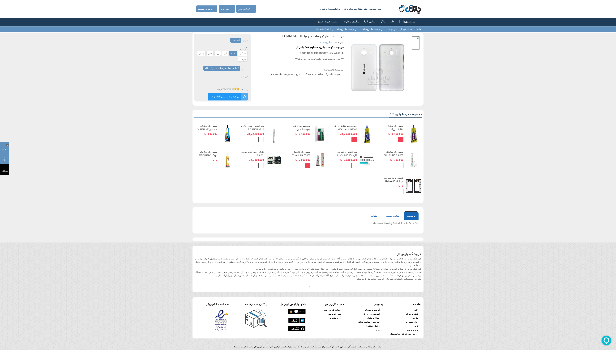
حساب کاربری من (332, 309)
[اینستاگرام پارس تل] (296, 285)
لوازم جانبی (412, 330)
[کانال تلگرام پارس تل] (303, 285)
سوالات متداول (373, 318)
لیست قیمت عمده (327, 21)
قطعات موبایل (411, 313)
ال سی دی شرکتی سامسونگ (404, 334)
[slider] (232, 88)
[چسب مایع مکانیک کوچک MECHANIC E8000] (227, 159)
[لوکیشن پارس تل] (309, 285)
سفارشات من (334, 313)
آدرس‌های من (335, 318)
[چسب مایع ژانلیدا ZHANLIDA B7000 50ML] (320, 159)
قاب (416, 326)
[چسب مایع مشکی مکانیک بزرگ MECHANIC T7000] (413, 133)
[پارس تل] (403, 9)
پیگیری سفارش (350, 21)
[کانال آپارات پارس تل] (316, 285)
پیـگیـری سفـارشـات (256, 304)
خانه (392, 21)
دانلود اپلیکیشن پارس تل (293, 304)
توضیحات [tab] (411, 216)
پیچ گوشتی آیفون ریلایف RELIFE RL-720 (252, 128)
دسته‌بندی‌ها (409, 21)
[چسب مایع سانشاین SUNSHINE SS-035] (413, 159)
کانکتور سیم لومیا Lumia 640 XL (252, 154)
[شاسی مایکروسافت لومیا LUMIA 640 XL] (413, 185)
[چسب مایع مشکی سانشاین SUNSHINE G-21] (227, 133)
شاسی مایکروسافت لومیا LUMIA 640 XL (393, 180)
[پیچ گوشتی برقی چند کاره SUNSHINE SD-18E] (367, 159)
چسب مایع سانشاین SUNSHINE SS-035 (393, 154)
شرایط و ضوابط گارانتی (368, 322)
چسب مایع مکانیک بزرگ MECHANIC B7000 (345, 128)
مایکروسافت (326, 42)
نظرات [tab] (374, 216)
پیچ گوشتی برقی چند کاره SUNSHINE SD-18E (346, 155)
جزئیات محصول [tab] (392, 216)
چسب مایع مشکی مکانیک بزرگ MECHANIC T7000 (393, 129)
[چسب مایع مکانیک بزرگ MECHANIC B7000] (367, 133)
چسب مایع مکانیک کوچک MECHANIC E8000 (208, 155)
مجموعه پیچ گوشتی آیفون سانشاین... (301, 128)
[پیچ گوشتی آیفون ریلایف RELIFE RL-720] (273, 133)
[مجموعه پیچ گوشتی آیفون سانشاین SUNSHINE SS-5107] (320, 133)
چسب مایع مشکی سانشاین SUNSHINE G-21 (207, 129)
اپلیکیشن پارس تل (371, 313)
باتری (415, 318)
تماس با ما (369, 21)
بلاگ (382, 21)
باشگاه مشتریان (372, 326)
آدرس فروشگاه (372, 309)
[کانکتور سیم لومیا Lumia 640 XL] (273, 159)
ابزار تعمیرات (412, 322)
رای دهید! (244, 89)
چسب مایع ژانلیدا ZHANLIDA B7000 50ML (301, 155)
